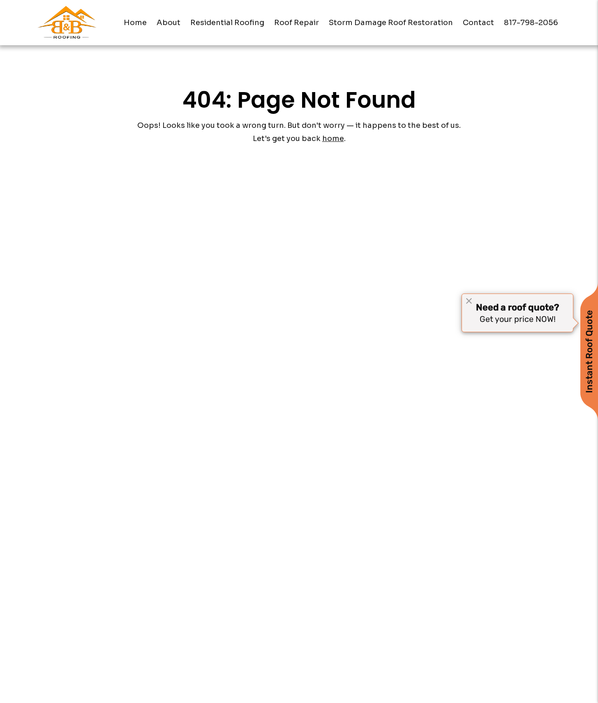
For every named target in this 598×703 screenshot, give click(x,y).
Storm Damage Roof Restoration (391, 22)
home (333, 138)
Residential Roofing (227, 22)
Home (135, 22)
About (168, 22)
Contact (478, 22)
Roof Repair (296, 22)
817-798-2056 (531, 22)
